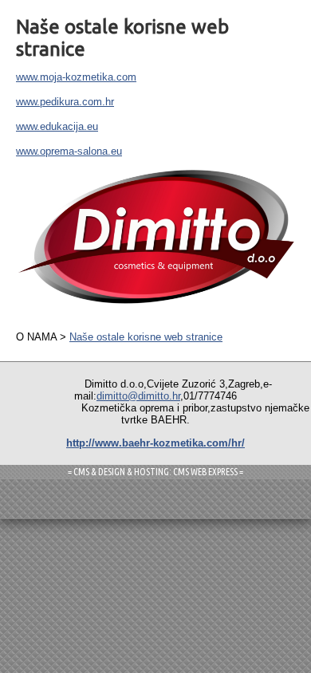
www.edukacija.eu (57, 126)
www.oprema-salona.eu (69, 151)
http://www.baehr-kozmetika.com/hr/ (155, 443)
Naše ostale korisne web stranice (145, 337)
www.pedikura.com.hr (65, 102)
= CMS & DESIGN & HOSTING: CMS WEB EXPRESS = (155, 471)
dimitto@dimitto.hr (138, 396)
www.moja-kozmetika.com (76, 77)
